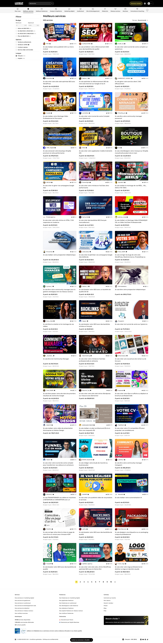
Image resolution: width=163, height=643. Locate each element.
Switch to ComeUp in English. (80, 640)
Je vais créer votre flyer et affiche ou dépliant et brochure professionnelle (131, 395)
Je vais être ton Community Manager (56, 359)
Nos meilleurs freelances (66, 613)
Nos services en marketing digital (24, 597)
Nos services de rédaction (22, 608)
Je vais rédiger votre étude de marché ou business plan (93, 464)
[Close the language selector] (91, 640)
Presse (105, 605)
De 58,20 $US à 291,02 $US (26, 31)
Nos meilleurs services (21, 613)
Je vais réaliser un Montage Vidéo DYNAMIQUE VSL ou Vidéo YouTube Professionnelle (131, 221)
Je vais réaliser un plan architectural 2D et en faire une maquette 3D (94, 429)
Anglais (21, 58)
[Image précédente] (81, 32)
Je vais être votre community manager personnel (128, 117)
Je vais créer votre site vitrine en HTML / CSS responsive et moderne (58, 221)
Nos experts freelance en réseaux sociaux (71, 610)
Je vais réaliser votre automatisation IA (128, 497)
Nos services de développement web (25, 605)
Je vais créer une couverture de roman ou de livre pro (130, 360)
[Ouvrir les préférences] (145, 3)
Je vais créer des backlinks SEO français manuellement (92, 221)
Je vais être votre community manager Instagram (128, 464)
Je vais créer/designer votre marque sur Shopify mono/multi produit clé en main (131, 152)
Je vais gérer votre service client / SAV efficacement (128, 83)
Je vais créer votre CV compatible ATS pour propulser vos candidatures (130, 429)
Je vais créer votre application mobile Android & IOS (95, 152)
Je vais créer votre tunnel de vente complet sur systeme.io (131, 48)
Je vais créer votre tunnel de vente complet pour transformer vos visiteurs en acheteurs (58, 464)
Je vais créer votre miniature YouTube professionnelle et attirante (92, 360)
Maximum (31, 22)
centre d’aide (140, 622)
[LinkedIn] (141, 639)
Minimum (18, 22)
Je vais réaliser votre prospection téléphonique (59, 255)
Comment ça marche (110, 597)
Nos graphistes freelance (66, 600)
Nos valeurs (107, 600)
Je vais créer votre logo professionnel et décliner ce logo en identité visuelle (128, 568)
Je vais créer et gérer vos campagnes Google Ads (58, 187)
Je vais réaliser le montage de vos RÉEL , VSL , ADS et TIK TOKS (131, 187)
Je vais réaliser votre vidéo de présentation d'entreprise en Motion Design (58, 429)
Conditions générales (36, 639)
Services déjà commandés (25, 49)
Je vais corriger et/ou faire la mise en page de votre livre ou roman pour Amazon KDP (58, 533)
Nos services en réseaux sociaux (24, 610)
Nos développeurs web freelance (68, 605)
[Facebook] (145, 639)
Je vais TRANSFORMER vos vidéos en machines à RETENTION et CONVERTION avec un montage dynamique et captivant (59, 500)
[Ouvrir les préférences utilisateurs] (152, 3)
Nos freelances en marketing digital (69, 597)
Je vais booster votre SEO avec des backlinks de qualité (95, 533)
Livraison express (23, 47)
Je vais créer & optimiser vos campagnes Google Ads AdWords (95, 256)
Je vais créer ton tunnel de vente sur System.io (131, 324)
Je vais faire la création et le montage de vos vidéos (58, 325)
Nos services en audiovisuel (23, 603)
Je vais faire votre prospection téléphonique (130, 289)
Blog (105, 608)
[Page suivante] (115, 582)
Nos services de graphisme (22, 600)
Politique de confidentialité (50, 639)
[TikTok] (147, 639)
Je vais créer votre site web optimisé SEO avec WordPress (59, 83)
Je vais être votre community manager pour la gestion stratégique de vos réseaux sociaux (59, 290)
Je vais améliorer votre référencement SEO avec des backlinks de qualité (94, 48)
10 (111, 582)
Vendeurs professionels (24, 42)
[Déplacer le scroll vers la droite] (147, 10)
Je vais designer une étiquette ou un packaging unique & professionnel (131, 533)
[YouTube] (143, 639)
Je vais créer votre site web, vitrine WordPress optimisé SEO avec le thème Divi (95, 568)
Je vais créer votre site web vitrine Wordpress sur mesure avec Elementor (94, 395)
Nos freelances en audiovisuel (67, 603)
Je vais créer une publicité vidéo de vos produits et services (95, 499)
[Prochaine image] (110, 32)
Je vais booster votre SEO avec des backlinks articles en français (94, 325)
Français (21, 55)
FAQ (105, 610)
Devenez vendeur (136, 3)
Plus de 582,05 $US (24, 36)
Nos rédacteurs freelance (66, 608)
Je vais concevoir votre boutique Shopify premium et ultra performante (57, 152)
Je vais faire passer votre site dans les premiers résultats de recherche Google (59, 395)
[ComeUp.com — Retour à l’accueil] (19, 3)
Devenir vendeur (108, 603)
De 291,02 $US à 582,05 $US (27, 33)
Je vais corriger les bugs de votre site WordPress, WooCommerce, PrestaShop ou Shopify (130, 257)
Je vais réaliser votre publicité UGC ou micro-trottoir (58, 48)
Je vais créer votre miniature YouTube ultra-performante (94, 187)
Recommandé (142, 20)
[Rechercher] (52, 3)
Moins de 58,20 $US (24, 28)
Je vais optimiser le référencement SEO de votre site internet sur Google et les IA (93, 83)
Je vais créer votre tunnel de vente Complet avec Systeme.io (94, 117)
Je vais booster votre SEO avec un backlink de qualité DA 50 (95, 290)
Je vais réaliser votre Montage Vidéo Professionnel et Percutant (55, 117)
